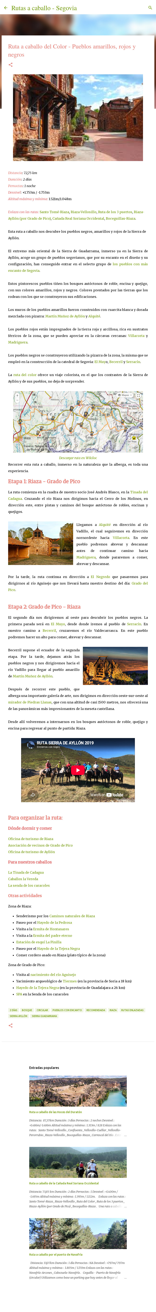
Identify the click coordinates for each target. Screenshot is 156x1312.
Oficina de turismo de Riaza (30, 839)
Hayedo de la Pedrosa (54, 922)
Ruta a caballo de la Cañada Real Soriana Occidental (64, 1183)
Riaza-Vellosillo (83, 212)
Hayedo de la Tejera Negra (58, 949)
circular (42, 1010)
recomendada (96, 1010)
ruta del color (25, 375)
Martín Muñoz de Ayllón (65, 316)
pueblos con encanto (67, 1010)
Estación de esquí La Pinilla (38, 942)
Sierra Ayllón (18, 1016)
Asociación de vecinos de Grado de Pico (40, 845)
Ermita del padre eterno (52, 936)
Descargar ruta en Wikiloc (78, 458)
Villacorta (137, 336)
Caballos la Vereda (23, 879)
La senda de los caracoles (29, 885)
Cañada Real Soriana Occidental (78, 218)
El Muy (100, 362)
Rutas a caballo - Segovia (44, 7)
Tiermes (70, 981)
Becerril (116, 362)
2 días (13, 1010)
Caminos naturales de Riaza (72, 916)
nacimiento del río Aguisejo (53, 975)
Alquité (94, 316)
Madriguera (17, 342)
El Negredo (100, 577)
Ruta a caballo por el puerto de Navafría (55, 1254)
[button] (10, 65)
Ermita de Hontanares (51, 929)
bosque (27, 1010)
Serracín (133, 362)
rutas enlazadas (132, 1010)
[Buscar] (82, 8)
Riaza (113, 1010)
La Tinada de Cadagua (26, 872)
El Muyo (58, 624)
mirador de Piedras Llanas (30, 702)
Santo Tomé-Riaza (54, 212)
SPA (19, 994)
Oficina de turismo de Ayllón (31, 852)
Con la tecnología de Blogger (80, 1298)
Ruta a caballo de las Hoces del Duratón (55, 1112)
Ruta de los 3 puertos (115, 212)
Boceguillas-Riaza (120, 218)
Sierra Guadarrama (44, 1016)
